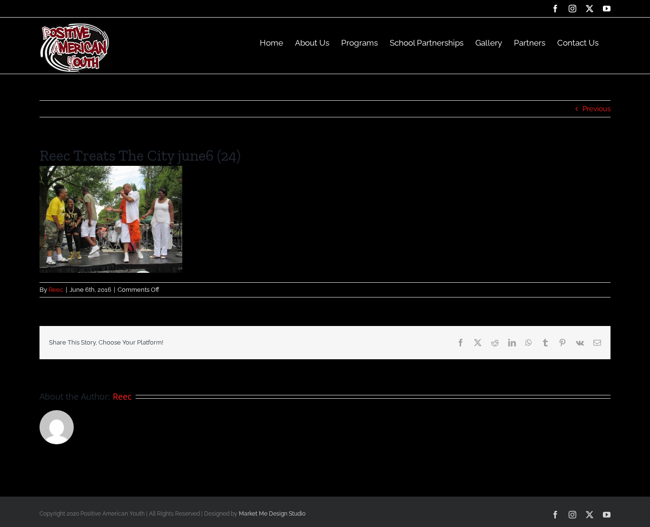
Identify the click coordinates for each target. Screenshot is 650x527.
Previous (596, 109)
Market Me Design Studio (272, 513)
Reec (56, 289)
